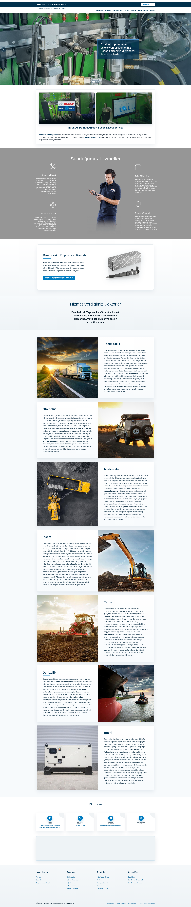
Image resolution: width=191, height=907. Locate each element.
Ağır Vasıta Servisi (103, 877)
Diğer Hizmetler (72, 883)
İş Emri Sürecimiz (72, 880)
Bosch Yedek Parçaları (135, 883)
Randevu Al (147, 4)
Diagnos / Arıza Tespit (43, 883)
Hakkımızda (71, 877)
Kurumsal (99, 10)
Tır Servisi (100, 880)
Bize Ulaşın (131, 877)
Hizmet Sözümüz (72, 889)
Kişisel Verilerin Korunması (147, 903)
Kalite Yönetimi (71, 886)
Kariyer (126, 10)
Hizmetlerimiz (117, 10)
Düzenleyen (110, 903)
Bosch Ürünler (143, 10)
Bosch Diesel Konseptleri (136, 880)
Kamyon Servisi (102, 883)
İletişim (152, 10)
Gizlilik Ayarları (132, 903)
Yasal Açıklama (120, 903)
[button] (93, 81)
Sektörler (108, 10)
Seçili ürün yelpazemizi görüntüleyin (58, 277)
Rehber (133, 10)
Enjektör (38, 880)
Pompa (38, 877)
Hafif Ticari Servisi (103, 886)
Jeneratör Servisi (102, 889)
